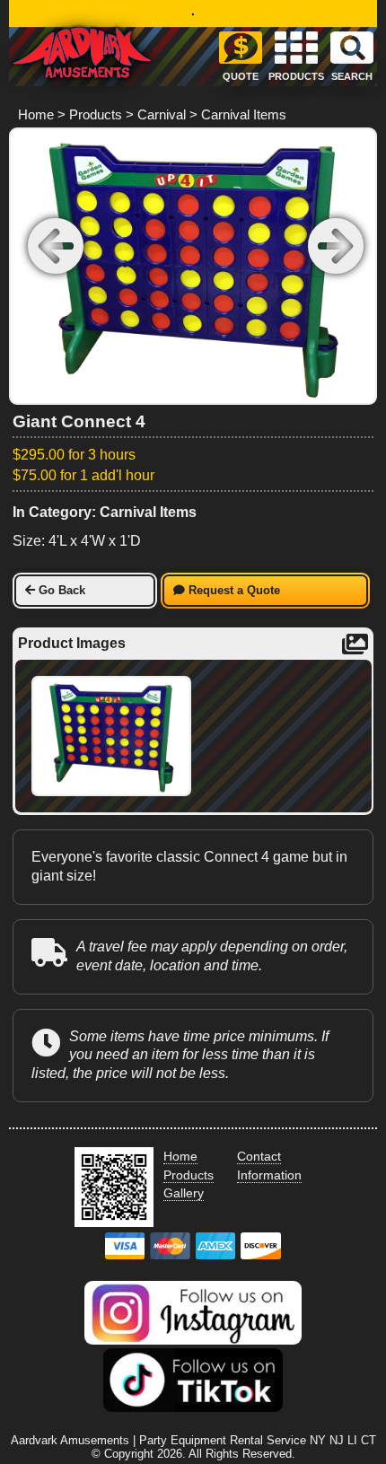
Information (269, 1175)
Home (36, 114)
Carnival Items (243, 114)
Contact (259, 1156)
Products (95, 114)
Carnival (161, 114)
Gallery (183, 1193)
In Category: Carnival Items (105, 512)
